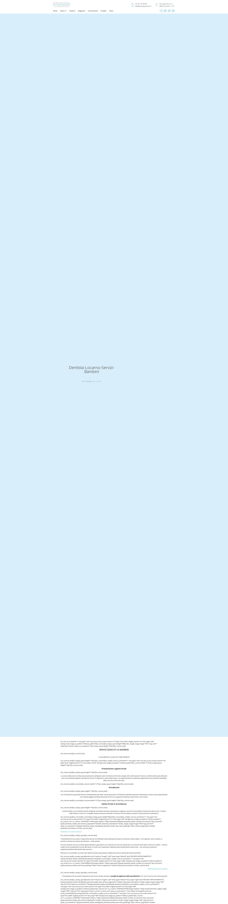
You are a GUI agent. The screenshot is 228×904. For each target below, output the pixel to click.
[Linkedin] (173, 11)
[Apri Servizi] (66, 11)
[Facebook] (165, 11)
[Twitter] (169, 11)
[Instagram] (161, 11)
